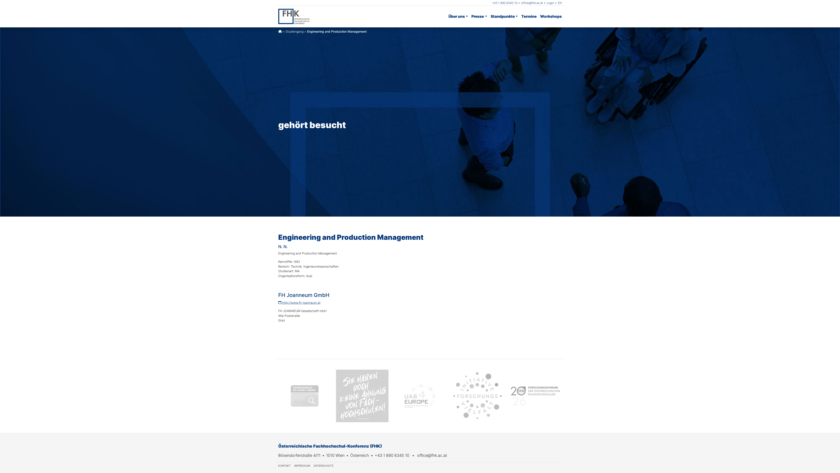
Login (550, 3)
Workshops (551, 16)
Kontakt (284, 465)
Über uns (456, 16)
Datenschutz (323, 465)
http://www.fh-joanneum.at (300, 302)
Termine (529, 16)
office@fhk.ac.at (532, 3)
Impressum (302, 465)
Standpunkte (503, 16)
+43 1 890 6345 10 (504, 3)
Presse (477, 16)
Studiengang (294, 31)
